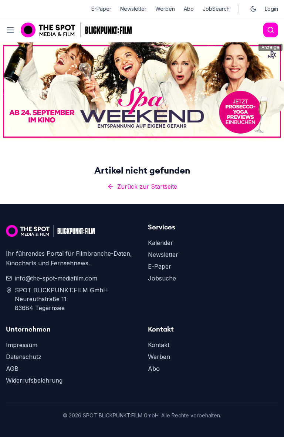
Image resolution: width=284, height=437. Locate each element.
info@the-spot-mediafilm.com (56, 278)
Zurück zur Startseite (147, 186)
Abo (189, 9)
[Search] (270, 30)
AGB (12, 368)
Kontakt (158, 345)
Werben (165, 9)
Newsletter (133, 9)
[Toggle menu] (10, 30)
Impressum (21, 345)
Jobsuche (162, 278)
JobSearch (216, 9)
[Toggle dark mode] (253, 8)
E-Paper (101, 9)
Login (271, 9)
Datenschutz (23, 356)
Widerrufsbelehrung (34, 380)
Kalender (160, 242)
